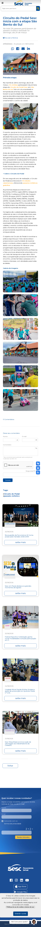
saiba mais (20, 542)
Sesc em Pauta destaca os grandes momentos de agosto (18, 587)
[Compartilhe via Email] (23, 49)
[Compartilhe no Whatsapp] (12, 49)
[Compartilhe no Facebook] (17, 49)
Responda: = (32, 471)
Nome (5, 436)
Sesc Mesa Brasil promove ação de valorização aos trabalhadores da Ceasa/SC (18, 743)
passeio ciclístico (12, 496)
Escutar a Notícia (11, 38)
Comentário (7, 445)
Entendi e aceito (20, 914)
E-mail (24, 436)
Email (3, 814)
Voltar (10, 766)
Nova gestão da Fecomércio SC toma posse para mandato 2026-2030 (19, 536)
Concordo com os (12, 822)
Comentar (8, 480)
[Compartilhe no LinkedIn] (28, 49)
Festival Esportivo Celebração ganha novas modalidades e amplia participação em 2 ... (20, 638)
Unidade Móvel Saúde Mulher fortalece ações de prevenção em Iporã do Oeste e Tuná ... (20, 691)
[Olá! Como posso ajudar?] (34, 922)
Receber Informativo (23, 837)
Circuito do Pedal (12, 494)
